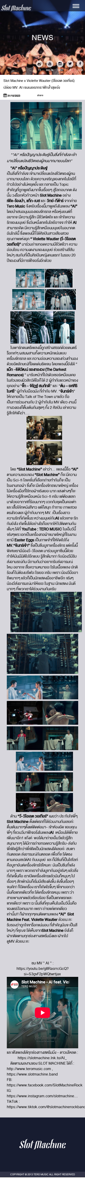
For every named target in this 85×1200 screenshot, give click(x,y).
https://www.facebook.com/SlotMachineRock (45, 1085)
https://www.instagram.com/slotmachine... (42, 1096)
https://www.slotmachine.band (32, 1074)
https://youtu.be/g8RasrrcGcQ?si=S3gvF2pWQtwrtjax (43, 971)
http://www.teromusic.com (29, 1069)
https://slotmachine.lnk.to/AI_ (42, 1058)
